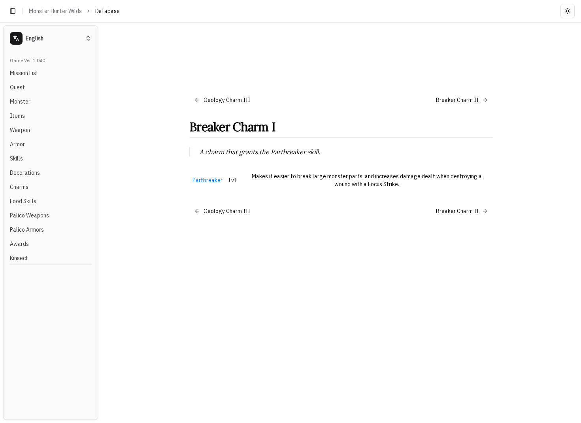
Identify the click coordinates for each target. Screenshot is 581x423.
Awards (19, 243)
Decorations (25, 172)
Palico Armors (27, 229)
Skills (16, 158)
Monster (20, 101)
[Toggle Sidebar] (101, 222)
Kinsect (19, 258)
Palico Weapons (29, 215)
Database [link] (107, 11)
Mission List (24, 73)
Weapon (20, 130)
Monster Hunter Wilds (55, 11)
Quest (17, 87)
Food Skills (23, 201)
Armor (17, 144)
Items (17, 115)
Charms (19, 187)
